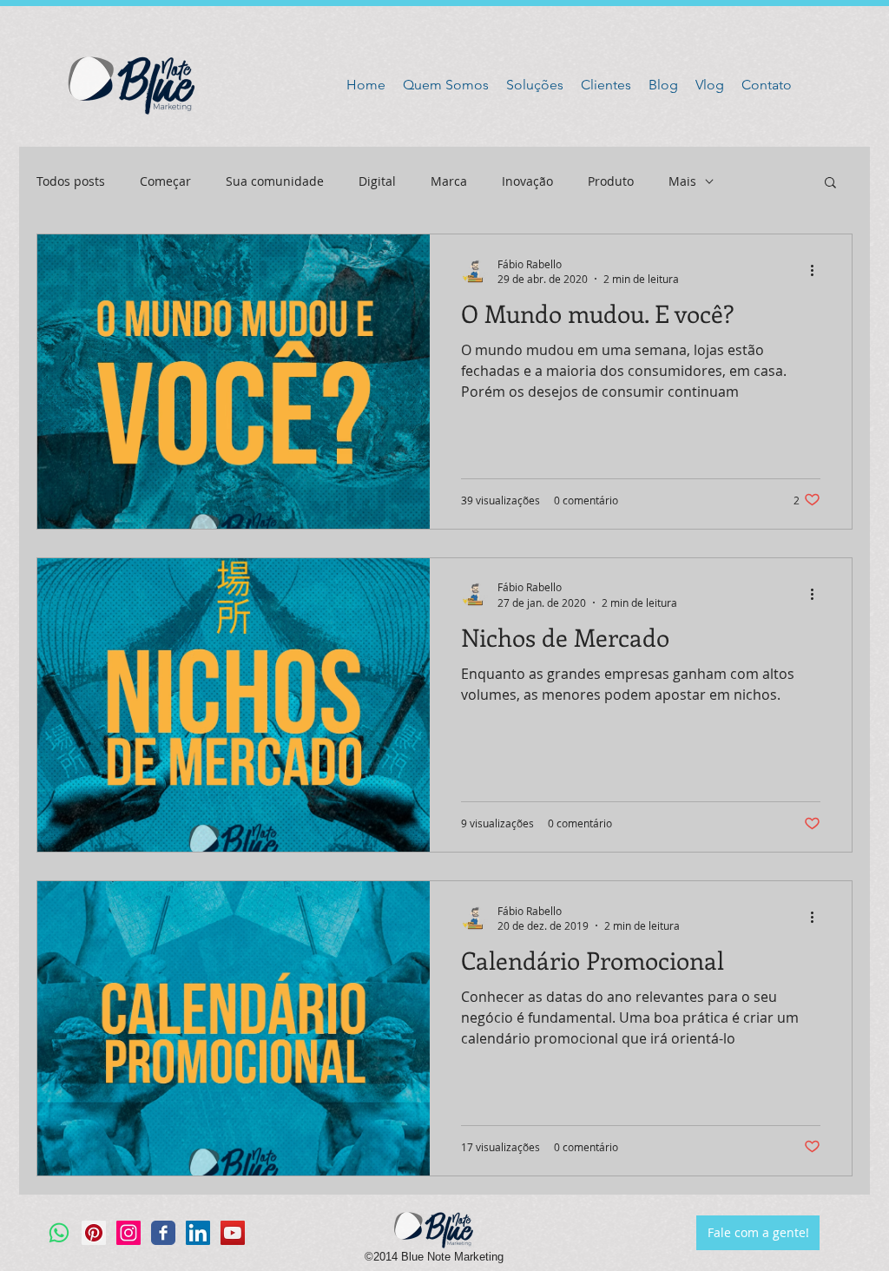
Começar (165, 181)
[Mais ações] (817, 270)
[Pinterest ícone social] (94, 1233)
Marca (449, 181)
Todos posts (70, 181)
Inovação (527, 181)
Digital (377, 181)
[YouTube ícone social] (233, 1233)
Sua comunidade (275, 181)
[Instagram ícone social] (128, 1233)
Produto (611, 181)
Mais (682, 181)
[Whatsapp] (59, 1233)
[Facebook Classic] (163, 1233)
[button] (830, 184)
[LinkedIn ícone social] (198, 1233)
